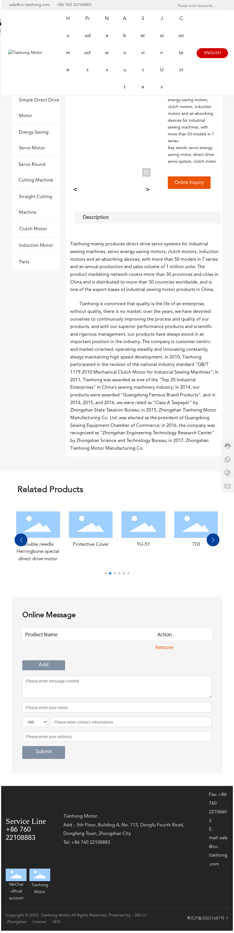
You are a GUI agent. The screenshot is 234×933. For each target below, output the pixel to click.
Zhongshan (17, 922)
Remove (164, 647)
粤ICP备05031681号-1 (207, 918)
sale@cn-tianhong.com (30, 5)
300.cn (140, 915)
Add (44, 664)
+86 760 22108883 (74, 5)
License (39, 922)
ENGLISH (212, 53)
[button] (105, 573)
